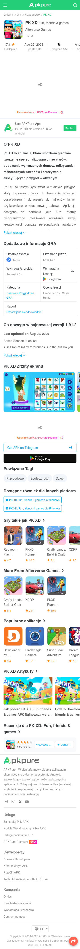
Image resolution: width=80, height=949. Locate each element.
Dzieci (60, 478)
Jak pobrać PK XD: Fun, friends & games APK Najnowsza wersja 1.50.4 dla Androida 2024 (28, 712)
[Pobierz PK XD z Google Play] (52, 279)
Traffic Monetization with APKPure (26, 879)
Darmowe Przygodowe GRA (20, 295)
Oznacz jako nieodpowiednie (24, 312)
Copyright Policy (61, 940)
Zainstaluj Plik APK (16, 821)
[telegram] (6, 802)
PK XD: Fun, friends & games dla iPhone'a (34, 508)
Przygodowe (32, 14)
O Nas (8, 896)
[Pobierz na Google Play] (40, 458)
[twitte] (20, 802)
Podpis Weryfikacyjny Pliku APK (25, 828)
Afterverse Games (38, 29)
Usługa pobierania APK (19, 835)
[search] (75, 5)
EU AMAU (46, 945)
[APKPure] (40, 5)
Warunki (33, 945)
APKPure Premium (16, 841)
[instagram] (13, 802)
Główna (8, 14)
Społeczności (39, 478)
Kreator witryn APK (16, 865)
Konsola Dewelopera (17, 859)
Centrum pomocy (15, 916)
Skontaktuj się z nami (18, 903)
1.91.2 (16, 259)
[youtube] (27, 802)
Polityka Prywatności (37, 940)
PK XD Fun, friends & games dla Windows (34, 500)
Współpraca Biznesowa (19, 910)
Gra (19, 14)
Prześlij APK (12, 872)
